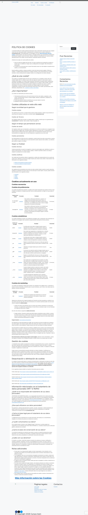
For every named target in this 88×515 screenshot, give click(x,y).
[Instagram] (19, 512)
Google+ (16, 177)
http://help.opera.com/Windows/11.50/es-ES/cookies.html (31, 383)
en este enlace (21, 470)
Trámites (37, 2)
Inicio (32, 2)
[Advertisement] (44, 35)
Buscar (61, 46)
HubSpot (21, 201)
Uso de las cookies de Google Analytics (22, 163)
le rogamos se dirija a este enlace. (32, 87)
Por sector (33, 5)
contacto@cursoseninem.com (35, 399)
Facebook (16, 174)
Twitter (15, 175)
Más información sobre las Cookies (33, 478)
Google (19, 227)
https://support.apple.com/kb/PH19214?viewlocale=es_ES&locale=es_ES (34, 380)
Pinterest (16, 178)
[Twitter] (21, 512)
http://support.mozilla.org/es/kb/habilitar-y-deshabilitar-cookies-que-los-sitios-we (37, 371)
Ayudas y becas (44, 2)
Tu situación (47, 5)
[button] (60, 2)
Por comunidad (40, 5)
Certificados (51, 2)
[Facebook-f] (16, 512)
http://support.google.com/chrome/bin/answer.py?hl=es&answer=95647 (35, 374)
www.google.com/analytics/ (25, 319)
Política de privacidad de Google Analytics (23, 162)
